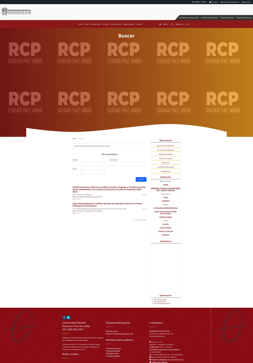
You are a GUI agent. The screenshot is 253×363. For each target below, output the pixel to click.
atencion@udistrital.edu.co (167, 360)
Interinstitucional (227, 18)
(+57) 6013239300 (157, 354)
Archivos (106, 24)
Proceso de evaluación (165, 150)
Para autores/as (160, 301)
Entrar (187, 24)
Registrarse (179, 24)
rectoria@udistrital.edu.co (157, 336)
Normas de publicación (165, 146)
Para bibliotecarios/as (162, 303)
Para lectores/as (160, 299)
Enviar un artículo (165, 158)
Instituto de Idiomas (244, 18)
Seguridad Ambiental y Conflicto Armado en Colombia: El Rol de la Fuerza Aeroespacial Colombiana (107, 204)
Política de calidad (165, 154)
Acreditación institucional (188, 18)
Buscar (141, 179)
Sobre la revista (116, 24)
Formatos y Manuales (166, 167)
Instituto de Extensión (209, 18)
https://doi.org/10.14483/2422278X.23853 (87, 211)
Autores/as (114, 160)
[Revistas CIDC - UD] (159, 24)
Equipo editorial (128, 24)
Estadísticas (165, 171)
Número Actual (96, 24)
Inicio (80, 24)
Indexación (165, 163)
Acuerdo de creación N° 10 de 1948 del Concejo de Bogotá (81, 344)
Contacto (139, 24)
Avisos (86, 24)
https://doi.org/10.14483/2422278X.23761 (87, 197)
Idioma (165, 24)
